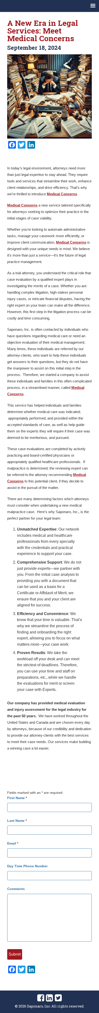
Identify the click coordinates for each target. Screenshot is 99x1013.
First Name (17, 798)
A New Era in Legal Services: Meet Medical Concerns (42, 30)
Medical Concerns (62, 194)
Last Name (17, 821)
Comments (16, 889)
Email (12, 843)
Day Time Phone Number (27, 866)
